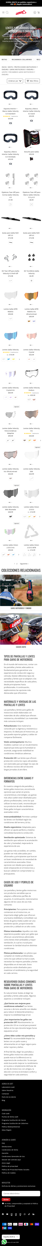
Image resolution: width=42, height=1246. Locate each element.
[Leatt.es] (21, 12)
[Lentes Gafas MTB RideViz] (10, 295)
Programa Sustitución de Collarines (15, 1123)
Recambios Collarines (22, 59)
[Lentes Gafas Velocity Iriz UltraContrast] (10, 455)
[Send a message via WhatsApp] (4, 1242)
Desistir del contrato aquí (11, 1160)
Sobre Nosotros (7, 1090)
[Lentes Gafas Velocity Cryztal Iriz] (10, 374)
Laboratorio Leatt (8, 1087)
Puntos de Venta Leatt (10, 1117)
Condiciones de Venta (10, 1150)
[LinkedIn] (33, 1214)
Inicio (4, 67)
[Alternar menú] (3, 12)
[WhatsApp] (25, 1214)
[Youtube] (7, 1214)
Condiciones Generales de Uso (13, 1156)
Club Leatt (5, 1113)
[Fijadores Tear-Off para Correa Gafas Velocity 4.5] (10, 178)
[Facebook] (3, 1214)
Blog (3, 1100)
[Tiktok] (29, 1214)
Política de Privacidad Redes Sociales (15, 1170)
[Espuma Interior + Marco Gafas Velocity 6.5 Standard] (10, 95)
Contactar (5, 1094)
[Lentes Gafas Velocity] (10, 336)
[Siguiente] (19, 359)
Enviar (6, 1199)
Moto (10, 67)
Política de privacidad (10, 1166)
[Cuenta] (33, 12)
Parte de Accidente (9, 1097)
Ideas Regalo (6, 1130)
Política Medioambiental (11, 1127)
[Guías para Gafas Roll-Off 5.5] (10, 219)
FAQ (3, 1143)
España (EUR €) (9, 1237)
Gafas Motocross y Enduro (21, 69)
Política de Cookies (9, 1173)
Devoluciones (7, 1146)
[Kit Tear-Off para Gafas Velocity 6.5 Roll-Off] (10, 257)
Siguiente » (24, 564)
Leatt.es (8, 1242)
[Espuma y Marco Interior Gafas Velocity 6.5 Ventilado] (10, 138)
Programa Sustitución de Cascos (14, 1120)
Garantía (5, 1153)
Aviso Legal (6, 1163)
